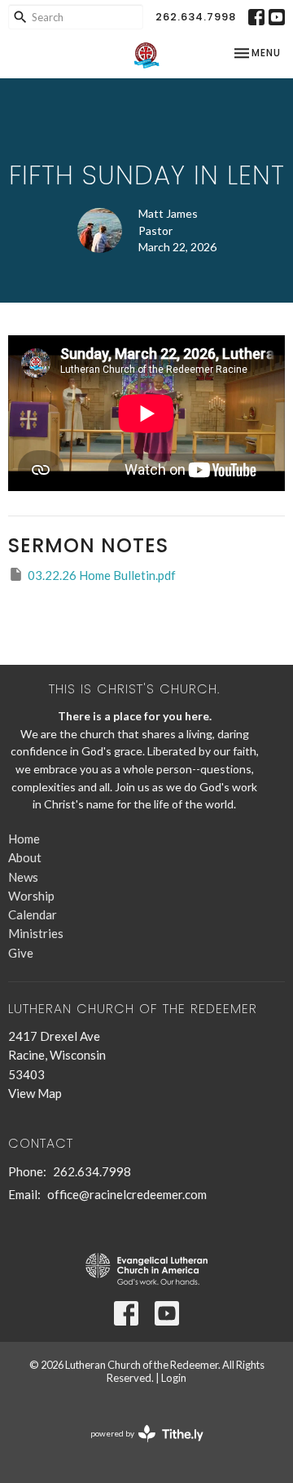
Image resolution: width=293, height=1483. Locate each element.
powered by (138, 1447)
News (23, 877)
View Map (35, 1093)
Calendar (32, 914)
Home (24, 838)
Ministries (35, 933)
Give (20, 952)
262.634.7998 (195, 16)
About (25, 857)
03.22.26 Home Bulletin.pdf (102, 575)
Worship (31, 895)
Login (173, 1377)
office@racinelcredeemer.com (127, 1194)
